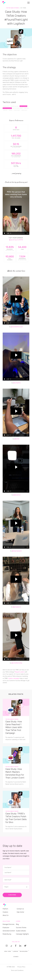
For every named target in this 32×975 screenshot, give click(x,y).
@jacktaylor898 (16, 240)
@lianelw (16, 439)
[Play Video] (4, 233)
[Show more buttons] (27, 233)
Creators (5, 912)
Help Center (20, 912)
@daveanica (16, 495)
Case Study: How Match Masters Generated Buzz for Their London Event (14, 773)
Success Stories (21, 927)
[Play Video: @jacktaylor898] (16, 209)
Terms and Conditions (17, 970)
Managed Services (8, 924)
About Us (5, 915)
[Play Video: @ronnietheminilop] (16, 635)
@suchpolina (17, 383)
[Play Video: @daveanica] (16, 467)
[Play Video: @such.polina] (16, 355)
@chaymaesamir (17, 551)
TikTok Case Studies (12, 7)
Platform (5, 909)
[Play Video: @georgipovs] (16, 579)
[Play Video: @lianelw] (16, 411)
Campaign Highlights (22, 934)
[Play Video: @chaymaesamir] (16, 523)
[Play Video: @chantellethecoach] (16, 299)
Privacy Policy (21, 967)
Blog (17, 924)
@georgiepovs (17, 607)
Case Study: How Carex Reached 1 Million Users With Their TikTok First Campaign (13, 727)
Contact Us (20, 909)
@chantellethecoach (17, 327)
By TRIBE (23, 7)
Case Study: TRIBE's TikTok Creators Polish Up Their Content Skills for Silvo (16, 818)
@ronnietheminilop (17, 663)
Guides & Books (21, 931)
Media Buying (7, 934)
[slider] (18, 233)
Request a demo (19, 672)
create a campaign (13, 678)
